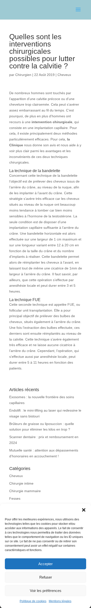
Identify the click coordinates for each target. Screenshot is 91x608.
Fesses (14, 498)
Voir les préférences (45, 591)
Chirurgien (23, 75)
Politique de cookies (33, 601)
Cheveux (64, 75)
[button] (83, 509)
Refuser (45, 577)
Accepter (45, 564)
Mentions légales (60, 601)
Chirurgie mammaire (25, 491)
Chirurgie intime (21, 483)
